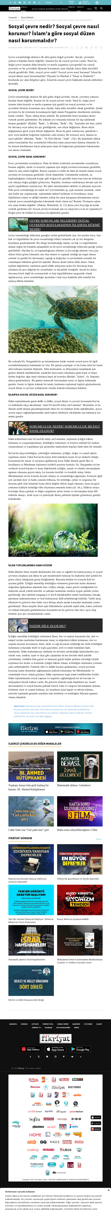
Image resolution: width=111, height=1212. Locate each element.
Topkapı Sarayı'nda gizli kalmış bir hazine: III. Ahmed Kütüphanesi (29, 806)
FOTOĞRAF (88, 1046)
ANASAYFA (13, 1046)
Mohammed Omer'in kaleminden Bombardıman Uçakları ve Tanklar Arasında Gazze (78, 981)
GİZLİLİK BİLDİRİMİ (63, 1049)
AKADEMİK (53, 9)
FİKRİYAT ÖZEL (82, 9)
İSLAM (41, 9)
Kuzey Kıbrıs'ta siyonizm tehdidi (72, 937)
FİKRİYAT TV (73, 9)
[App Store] (51, 750)
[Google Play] (67, 750)
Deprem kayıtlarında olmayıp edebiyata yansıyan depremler (28, 899)
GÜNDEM (24, 1046)
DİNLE (90, 9)
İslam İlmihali (28, 17)
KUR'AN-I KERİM (33, 9)
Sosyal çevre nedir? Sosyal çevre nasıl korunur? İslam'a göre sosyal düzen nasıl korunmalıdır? (53, 20)
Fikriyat (21, 1090)
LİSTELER (66, 9)
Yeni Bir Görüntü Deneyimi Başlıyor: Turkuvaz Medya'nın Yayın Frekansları (30, 939)
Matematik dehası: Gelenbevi (75, 804)
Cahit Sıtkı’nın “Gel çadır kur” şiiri (29, 848)
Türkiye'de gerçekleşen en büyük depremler (79, 897)
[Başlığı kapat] (109, 1190)
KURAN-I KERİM (62, 1046)
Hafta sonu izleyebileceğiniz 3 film (78, 848)
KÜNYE (76, 1049)
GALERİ (60, 9)
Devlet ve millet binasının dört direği (26, 1021)
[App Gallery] (83, 750)
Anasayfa (12, 17)
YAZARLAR (46, 9)
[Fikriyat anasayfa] (29, 748)
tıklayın (50, 734)
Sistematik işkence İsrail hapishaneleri (27, 978)
